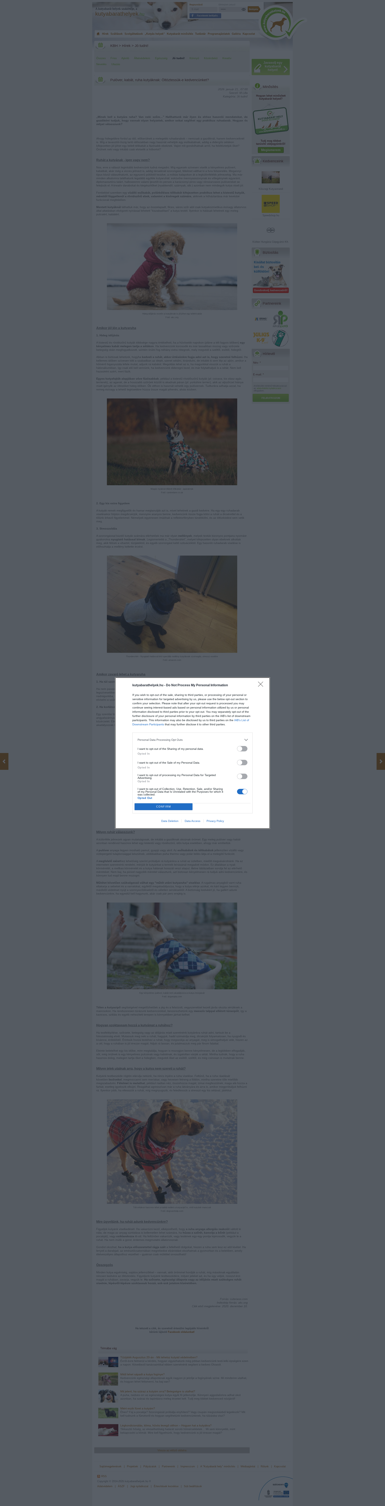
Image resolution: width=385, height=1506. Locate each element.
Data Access (192, 821)
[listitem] (192, 740)
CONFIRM (163, 806)
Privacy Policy (215, 821)
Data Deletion (169, 821)
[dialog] (192, 753)
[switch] (242, 748)
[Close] (262, 685)
